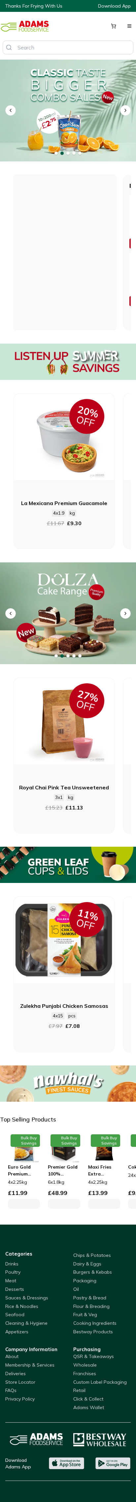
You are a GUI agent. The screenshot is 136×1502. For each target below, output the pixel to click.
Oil (76, 1289)
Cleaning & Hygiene (26, 1323)
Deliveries (15, 1373)
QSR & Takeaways (93, 1356)
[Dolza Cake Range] (68, 613)
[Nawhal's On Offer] (68, 1083)
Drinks (11, 1264)
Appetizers (16, 1332)
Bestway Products (93, 1332)
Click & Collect (88, 1399)
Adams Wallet (88, 1407)
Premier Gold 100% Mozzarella (63, 1170)
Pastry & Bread (89, 1298)
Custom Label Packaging (100, 1382)
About (11, 1356)
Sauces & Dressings (26, 1298)
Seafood (14, 1315)
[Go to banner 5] (80, 153)
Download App (114, 6)
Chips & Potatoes (92, 1255)
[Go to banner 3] (68, 153)
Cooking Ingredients (95, 1323)
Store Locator (20, 1382)
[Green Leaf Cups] (68, 865)
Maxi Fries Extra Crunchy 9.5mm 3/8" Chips (100, 1170)
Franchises (84, 1373)
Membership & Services (29, 1365)
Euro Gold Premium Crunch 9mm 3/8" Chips (22, 1170)
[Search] (9, 47)
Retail (79, 1390)
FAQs (11, 1390)
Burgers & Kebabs (92, 1272)
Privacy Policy (20, 1399)
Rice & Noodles (21, 1306)
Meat (10, 1281)
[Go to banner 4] (74, 153)
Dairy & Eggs (87, 1264)
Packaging (84, 1281)
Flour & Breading (91, 1306)
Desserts (14, 1289)
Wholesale (85, 1365)
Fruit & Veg (85, 1315)
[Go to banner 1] (56, 153)
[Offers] (68, 362)
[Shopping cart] (113, 26)
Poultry (12, 1272)
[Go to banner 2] (62, 153)
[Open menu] (129, 26)
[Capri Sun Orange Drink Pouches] (68, 110)
